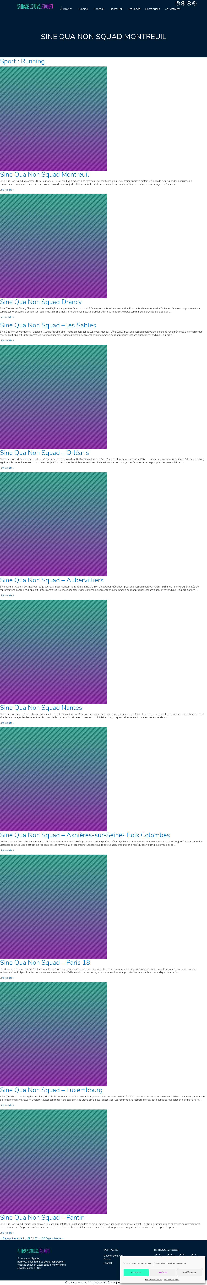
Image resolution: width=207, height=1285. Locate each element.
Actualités (133, 9)
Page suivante (54, 1238)
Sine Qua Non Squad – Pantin (42, 1217)
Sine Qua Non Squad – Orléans (44, 452)
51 (28, 1238)
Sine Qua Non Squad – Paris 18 (45, 962)
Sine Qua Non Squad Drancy (41, 302)
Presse (107, 1259)
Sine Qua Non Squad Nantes (41, 707)
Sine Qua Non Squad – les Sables (48, 325)
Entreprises (152, 9)
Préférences (189, 1272)
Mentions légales (171, 1279)
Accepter (136, 1272)
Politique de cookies (153, 1279)
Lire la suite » (7, 189)
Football (99, 9)
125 (42, 1238)
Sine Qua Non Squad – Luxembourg (51, 1090)
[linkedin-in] (194, 3)
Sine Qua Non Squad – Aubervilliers (52, 580)
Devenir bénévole (113, 1255)
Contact (108, 1263)
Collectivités (172, 9)
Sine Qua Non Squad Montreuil (44, 174)
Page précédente (11, 1238)
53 (35, 1238)
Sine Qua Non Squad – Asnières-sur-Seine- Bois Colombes (85, 835)
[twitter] (189, 3)
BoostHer (116, 9)
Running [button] (82, 9)
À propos (66, 9)
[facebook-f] (183, 3)
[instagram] (178, 3)
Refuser (163, 1272)
